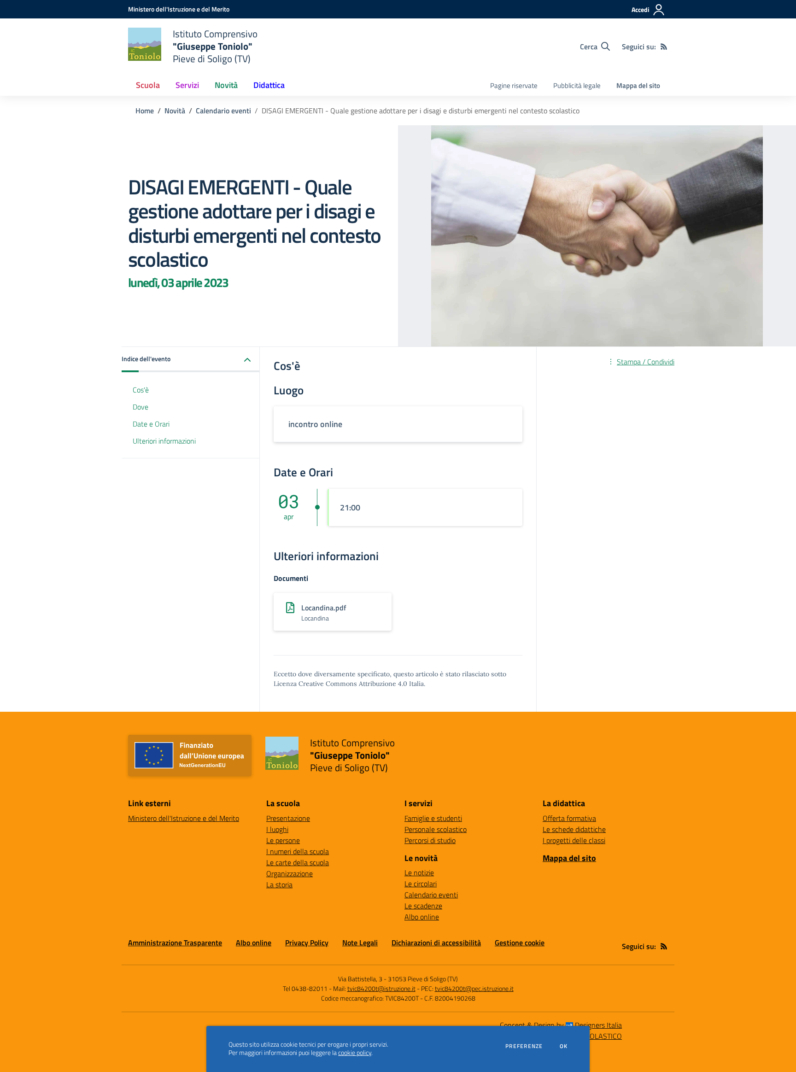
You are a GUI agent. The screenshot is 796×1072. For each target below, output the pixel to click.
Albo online (421, 916)
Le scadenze (423, 905)
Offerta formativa (569, 818)
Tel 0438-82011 (305, 988)
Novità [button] (226, 85)
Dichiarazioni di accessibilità (436, 942)
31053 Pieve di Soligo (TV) (423, 979)
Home (144, 110)
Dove (140, 406)
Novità (174, 110)
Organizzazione (289, 873)
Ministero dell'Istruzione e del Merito (183, 818)
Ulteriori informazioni (164, 440)
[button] (191, 359)
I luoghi (277, 829)
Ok (564, 1046)
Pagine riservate (514, 85)
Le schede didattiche (574, 829)
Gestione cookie (519, 942)
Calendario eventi (223, 110)
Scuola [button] (148, 85)
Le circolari (420, 883)
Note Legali (360, 942)
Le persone (283, 840)
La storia (279, 884)
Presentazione (288, 818)
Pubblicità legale (577, 85)
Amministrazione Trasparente (175, 942)
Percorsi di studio (430, 840)
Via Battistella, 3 (360, 979)
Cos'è (141, 389)
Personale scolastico (435, 829)
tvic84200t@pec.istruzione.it (474, 988)
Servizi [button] (187, 85)
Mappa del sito (638, 85)
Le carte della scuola (297, 862)
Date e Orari (151, 423)
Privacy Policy (306, 942)
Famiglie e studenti (433, 818)
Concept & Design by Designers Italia (561, 1025)
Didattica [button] (269, 85)
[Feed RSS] (664, 46)
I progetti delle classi (574, 840)
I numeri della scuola (297, 851)
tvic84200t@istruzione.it (381, 988)
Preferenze (524, 1046)
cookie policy (354, 1053)
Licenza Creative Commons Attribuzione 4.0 (340, 684)
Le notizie (419, 872)
